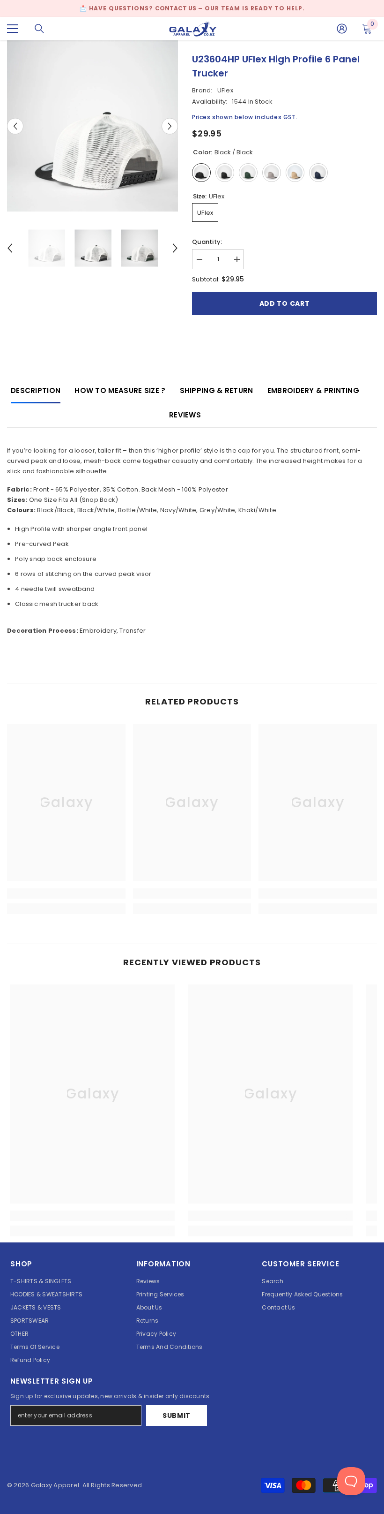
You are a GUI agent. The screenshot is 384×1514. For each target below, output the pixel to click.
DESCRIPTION (35, 390)
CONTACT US (175, 8)
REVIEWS (185, 415)
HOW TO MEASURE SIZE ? (119, 390)
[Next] (170, 126)
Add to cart (284, 303)
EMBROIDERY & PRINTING (313, 390)
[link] (66, 893)
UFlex (225, 90)
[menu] (12, 28)
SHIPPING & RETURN (216, 390)
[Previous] (15, 126)
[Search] (39, 28)
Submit (176, 1415)
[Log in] (342, 29)
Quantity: (207, 241)
